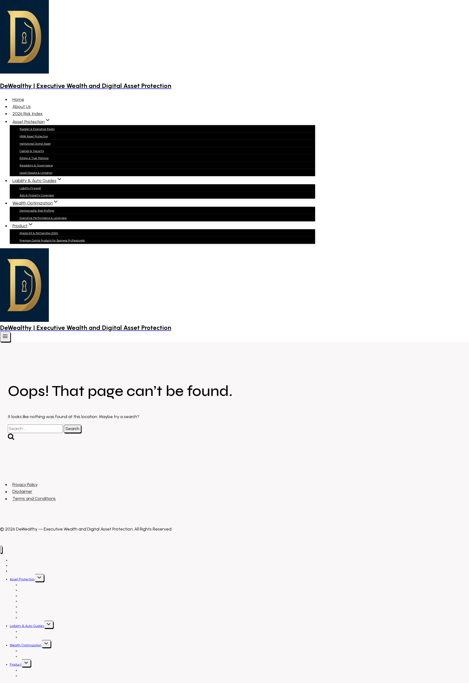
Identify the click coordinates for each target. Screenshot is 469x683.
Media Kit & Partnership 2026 (39, 233)
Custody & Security (32, 151)
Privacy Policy (25, 484)
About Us (21, 106)
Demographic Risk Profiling (37, 210)
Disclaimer (22, 491)
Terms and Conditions (34, 498)
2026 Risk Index (27, 113)
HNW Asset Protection (34, 136)
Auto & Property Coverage (37, 195)
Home (18, 99)
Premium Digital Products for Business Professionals (52, 240)
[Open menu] (5, 337)
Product (15, 664)
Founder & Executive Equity (37, 129)
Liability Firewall (30, 188)
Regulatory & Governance (36, 165)
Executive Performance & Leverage (43, 218)
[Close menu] (1, 549)
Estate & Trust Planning (34, 158)
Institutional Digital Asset (35, 143)
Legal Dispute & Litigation (36, 172)
